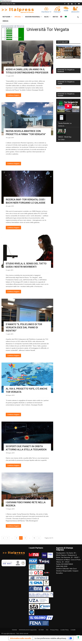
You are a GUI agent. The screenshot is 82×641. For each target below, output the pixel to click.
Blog (46, 17)
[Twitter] (75, 3)
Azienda (14, 630)
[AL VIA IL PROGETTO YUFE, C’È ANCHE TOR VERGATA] (27, 378)
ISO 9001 (41, 630)
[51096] (68, 52)
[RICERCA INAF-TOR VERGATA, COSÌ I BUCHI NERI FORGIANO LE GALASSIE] (27, 187)
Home (4, 37)
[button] (78, 17)
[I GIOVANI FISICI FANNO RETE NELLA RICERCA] (27, 489)
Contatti (73, 630)
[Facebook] (64, 3)
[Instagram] (68, 3)
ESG (47, 630)
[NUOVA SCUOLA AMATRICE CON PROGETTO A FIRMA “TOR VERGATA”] (27, 118)
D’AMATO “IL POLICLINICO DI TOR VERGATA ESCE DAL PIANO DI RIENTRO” (24, 327)
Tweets (58, 88)
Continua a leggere (13, 95)
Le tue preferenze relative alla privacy (50, 638)
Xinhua (5, 21)
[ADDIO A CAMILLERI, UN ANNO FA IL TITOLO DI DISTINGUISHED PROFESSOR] (27, 57)
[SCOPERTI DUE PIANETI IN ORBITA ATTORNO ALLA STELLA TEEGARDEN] (27, 436)
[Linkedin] (71, 3)
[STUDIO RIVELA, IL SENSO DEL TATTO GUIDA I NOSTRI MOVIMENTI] (27, 251)
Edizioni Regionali (32, 17)
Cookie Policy (64, 630)
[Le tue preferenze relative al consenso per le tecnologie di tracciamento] (78, 637)
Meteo (55, 17)
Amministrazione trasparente (28, 630)
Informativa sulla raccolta (20, 638)
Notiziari (6, 17)
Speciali (18, 17)
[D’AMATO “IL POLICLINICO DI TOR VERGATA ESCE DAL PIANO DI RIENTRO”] (27, 315)
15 (34, 538)
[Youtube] (79, 3)
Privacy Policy (54, 630)
